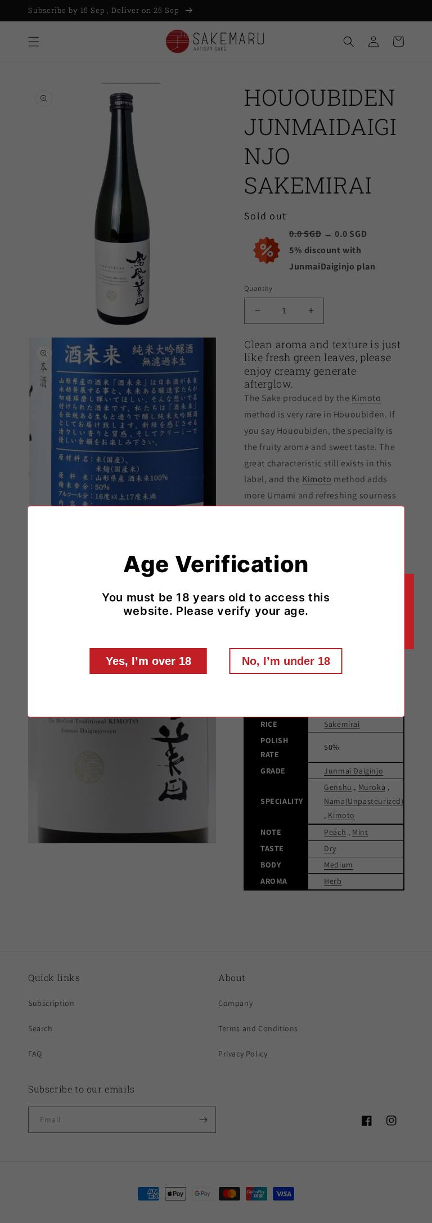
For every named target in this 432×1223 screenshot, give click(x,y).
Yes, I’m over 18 (148, 661)
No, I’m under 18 (286, 661)
